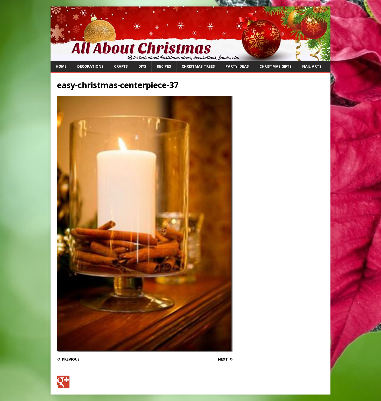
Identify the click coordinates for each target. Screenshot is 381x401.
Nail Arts (311, 66)
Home (61, 66)
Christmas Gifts (275, 66)
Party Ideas (237, 66)
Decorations (90, 66)
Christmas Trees (198, 66)
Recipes (164, 66)
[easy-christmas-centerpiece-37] (145, 349)
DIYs (142, 66)
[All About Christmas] (190, 57)
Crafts (121, 66)
